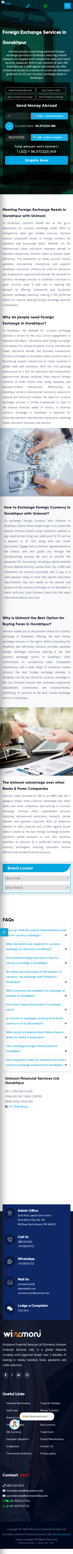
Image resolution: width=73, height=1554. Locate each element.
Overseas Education (17, 1439)
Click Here (23, 1310)
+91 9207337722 (26, 1246)
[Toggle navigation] (67, 6)
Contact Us (46, 1446)
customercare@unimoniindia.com (26, 1495)
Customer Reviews (26, 1543)
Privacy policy (48, 1453)
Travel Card (46, 1431)
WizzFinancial (62, 1534)
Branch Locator (15, 1417)
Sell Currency (13, 1431)
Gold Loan (12, 1410)
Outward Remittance (18, 1403)
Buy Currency (47, 1424)
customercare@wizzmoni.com (33, 1293)
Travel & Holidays (50, 1403)
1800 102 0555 (25, 1241)
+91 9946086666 (18, 1106)
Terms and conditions (19, 1453)
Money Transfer (49, 1410)
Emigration (12, 1446)
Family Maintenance (52, 1439)
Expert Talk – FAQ (45, 1543)
